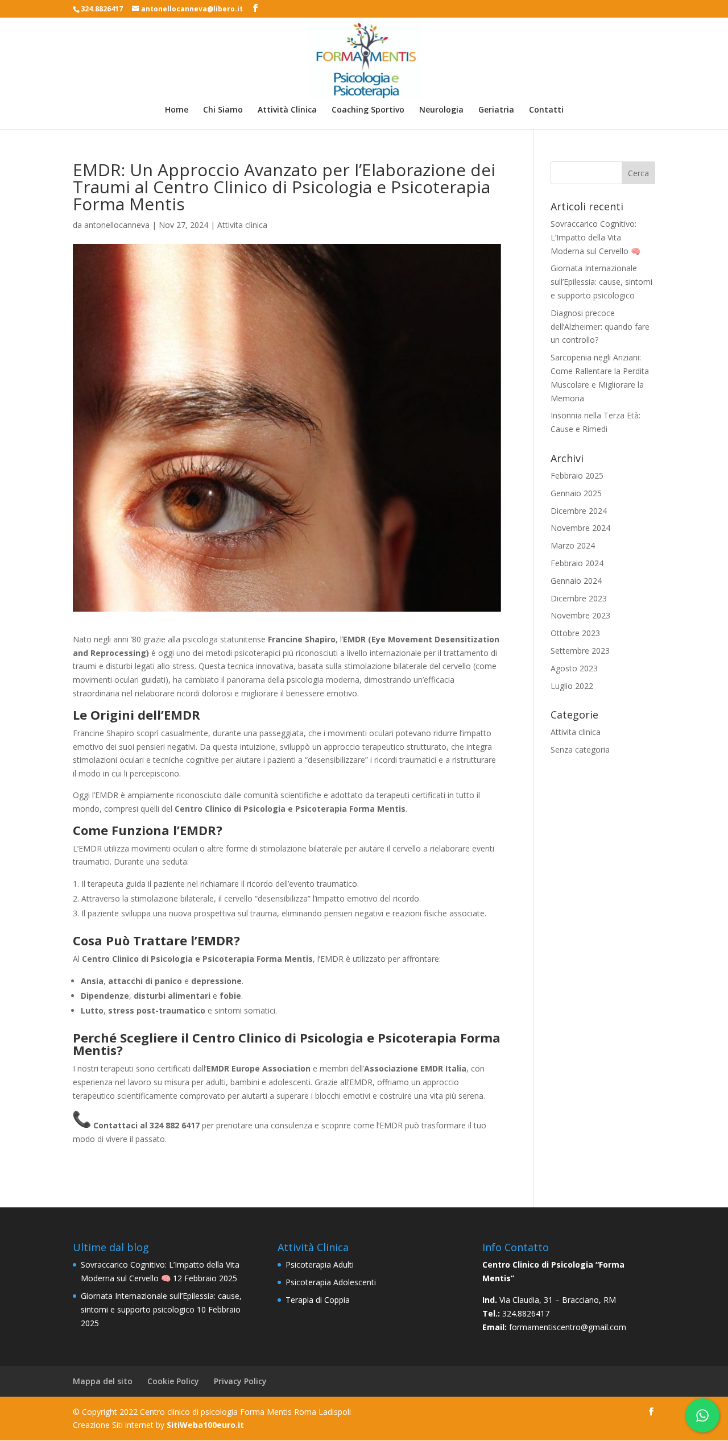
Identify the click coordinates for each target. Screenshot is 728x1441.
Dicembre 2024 (579, 510)
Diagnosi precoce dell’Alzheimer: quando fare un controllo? (600, 327)
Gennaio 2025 (576, 493)
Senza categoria (580, 749)
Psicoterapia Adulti (320, 1264)
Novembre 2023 (580, 615)
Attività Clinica (287, 110)
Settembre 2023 (580, 650)
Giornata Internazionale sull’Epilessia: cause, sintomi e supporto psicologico (601, 282)
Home (176, 110)
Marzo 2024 (573, 545)
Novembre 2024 (580, 527)
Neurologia (441, 110)
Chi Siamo (223, 110)
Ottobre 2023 (575, 633)
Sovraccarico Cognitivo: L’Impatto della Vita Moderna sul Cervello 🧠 (595, 237)
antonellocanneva (117, 224)
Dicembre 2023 (579, 598)
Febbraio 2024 (577, 563)
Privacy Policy (240, 1381)
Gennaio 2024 (576, 580)
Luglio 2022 (572, 685)
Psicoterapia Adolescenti (331, 1282)
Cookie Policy (173, 1381)
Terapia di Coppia (318, 1299)
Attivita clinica (242, 224)
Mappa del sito (103, 1381)
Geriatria (496, 110)
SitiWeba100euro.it (205, 1424)
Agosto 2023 (574, 668)
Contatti (546, 110)
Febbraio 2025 (577, 475)
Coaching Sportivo (368, 110)
